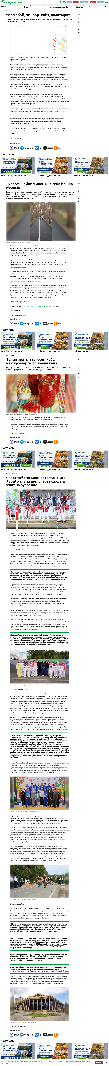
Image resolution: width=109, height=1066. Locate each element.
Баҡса (8, 355)
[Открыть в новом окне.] (14, 148)
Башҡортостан (11, 1)
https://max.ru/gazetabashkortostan (38, 306)
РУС (76, 2)
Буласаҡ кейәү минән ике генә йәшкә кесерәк (35, 6)
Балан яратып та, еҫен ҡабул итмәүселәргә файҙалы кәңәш (59, 6)
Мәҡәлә (4, 6)
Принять (99, 1062)
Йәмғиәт (9, 11)
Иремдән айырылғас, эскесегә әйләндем (85, 6)
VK (69, 2)
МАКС (100, 2)
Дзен (92, 2)
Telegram (84, 2)
